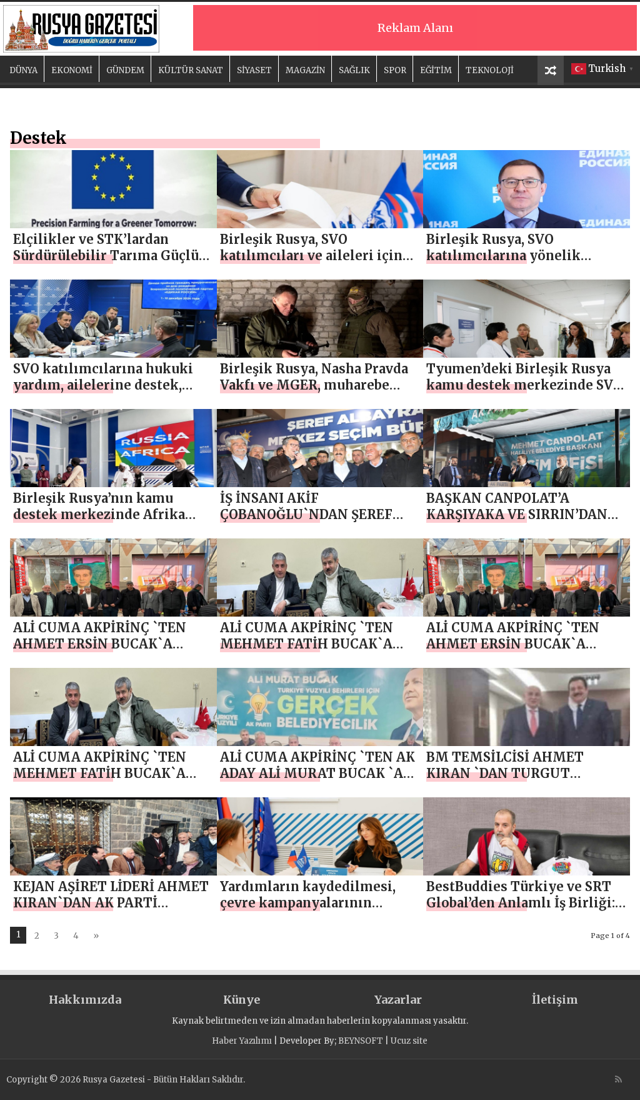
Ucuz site (409, 1041)
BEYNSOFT (360, 1041)
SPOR (395, 70)
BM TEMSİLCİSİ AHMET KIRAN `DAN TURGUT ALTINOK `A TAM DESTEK (510, 773)
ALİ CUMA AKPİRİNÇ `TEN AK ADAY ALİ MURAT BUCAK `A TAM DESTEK (317, 773)
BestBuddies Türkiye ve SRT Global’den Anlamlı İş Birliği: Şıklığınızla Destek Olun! (520, 903)
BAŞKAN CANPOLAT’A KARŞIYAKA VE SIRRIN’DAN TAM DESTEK (517, 514)
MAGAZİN (305, 70)
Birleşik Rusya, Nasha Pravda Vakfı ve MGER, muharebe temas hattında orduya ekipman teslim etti (314, 393)
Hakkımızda (85, 999)
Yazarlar (398, 999)
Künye (241, 999)
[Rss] (618, 1079)
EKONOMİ (71, 70)
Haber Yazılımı (242, 1041)
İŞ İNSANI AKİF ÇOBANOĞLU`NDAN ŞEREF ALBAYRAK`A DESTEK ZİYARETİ (306, 522)
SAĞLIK (354, 70)
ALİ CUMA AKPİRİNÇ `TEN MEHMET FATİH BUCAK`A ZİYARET (306, 644)
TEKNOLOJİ (490, 70)
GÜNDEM (125, 70)
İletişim (555, 999)
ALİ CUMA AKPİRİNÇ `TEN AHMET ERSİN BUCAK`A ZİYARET (99, 644)
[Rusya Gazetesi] (81, 27)
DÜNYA (23, 70)
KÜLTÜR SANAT (190, 70)
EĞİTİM (436, 70)
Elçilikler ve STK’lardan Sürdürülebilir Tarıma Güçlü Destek (106, 255)
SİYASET (254, 70)
